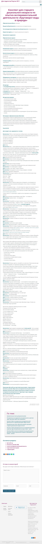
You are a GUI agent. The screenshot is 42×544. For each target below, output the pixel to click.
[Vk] (33, 537)
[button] (41, 4)
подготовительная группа (13, 447)
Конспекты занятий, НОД (13, 444)
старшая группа (10, 449)
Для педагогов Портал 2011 (10, 1)
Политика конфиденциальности (21, 542)
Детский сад (10, 443)
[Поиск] (40, 2)
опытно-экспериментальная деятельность (17, 446)
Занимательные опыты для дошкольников (16, 416)
